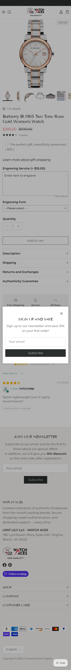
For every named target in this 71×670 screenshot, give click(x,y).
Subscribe (35, 353)
